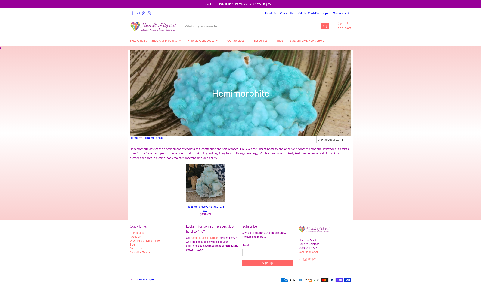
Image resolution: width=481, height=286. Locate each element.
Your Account (341, 13)
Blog (280, 40)
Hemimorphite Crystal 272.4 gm (205, 208)
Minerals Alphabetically (202, 40)
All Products (137, 232)
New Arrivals (138, 40)
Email (246, 245)
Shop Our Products (164, 40)
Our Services (235, 40)
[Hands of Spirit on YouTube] (138, 13)
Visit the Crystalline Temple (313, 13)
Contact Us (286, 13)
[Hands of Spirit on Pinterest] (143, 13)
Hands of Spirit (147, 279)
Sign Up (267, 263)
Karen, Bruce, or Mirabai (205, 237)
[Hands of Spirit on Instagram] (149, 13)
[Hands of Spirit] (153, 26)
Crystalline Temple (140, 252)
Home (134, 137)
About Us (270, 13)
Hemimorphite (153, 137)
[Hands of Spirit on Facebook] (132, 13)
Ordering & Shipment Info (145, 240)
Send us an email (308, 251)
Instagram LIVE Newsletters (305, 40)
